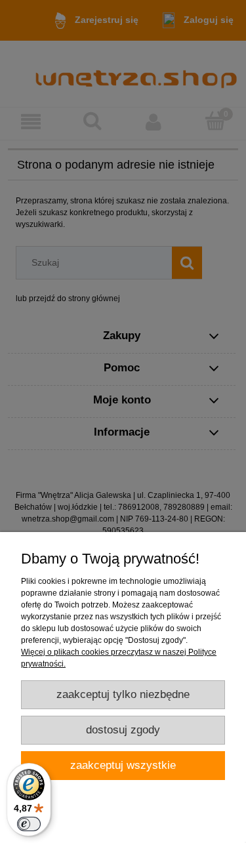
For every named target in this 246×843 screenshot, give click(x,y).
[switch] (29, 824)
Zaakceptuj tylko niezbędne (123, 694)
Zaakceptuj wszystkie (123, 765)
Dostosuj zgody (123, 730)
